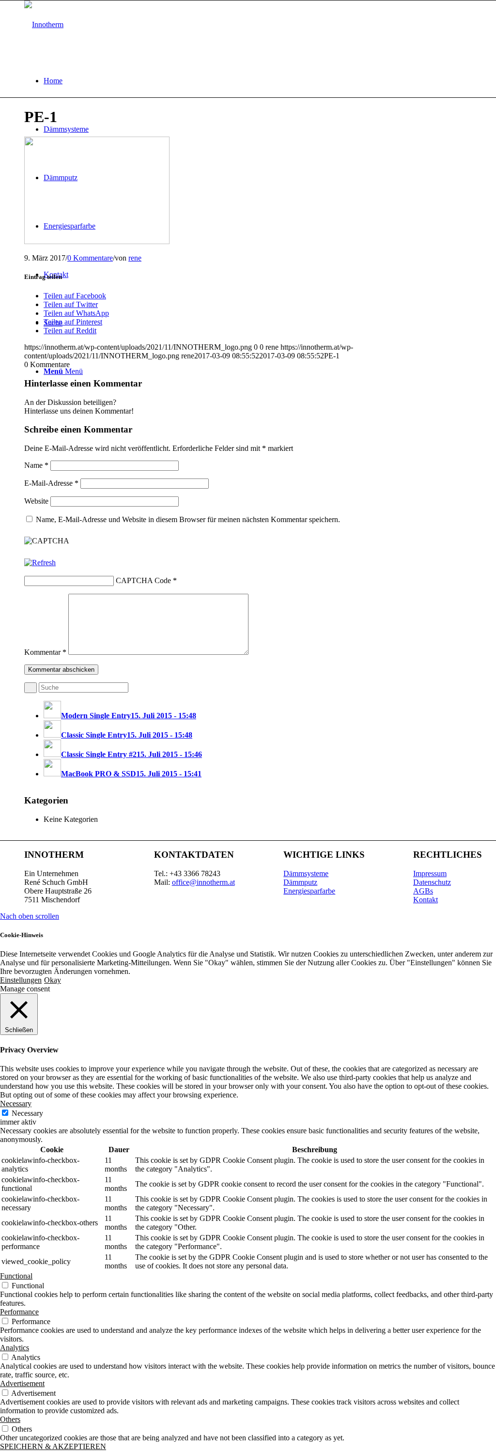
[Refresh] (40, 562)
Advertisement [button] (22, 1383)
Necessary (27, 1113)
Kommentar (45, 652)
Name (36, 465)
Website (36, 501)
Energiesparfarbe (309, 891)
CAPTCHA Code (143, 580)
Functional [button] (16, 1276)
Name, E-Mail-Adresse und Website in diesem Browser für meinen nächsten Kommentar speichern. (188, 519)
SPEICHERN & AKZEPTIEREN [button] (53, 1446)
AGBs (423, 891)
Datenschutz (432, 882)
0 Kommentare (90, 258)
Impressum (430, 873)
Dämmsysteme (305, 873)
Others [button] (10, 1419)
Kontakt (425, 899)
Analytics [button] (14, 1347)
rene (134, 258)
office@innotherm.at (203, 882)
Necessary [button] (15, 1103)
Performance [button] (19, 1312)
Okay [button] (52, 980)
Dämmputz (300, 882)
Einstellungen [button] (21, 980)
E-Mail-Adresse (51, 483)
